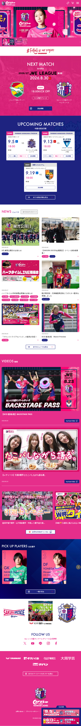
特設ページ (23, 156)
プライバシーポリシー (32, 711)
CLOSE (61, 707)
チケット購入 (12, 156)
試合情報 (32, 156)
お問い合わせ (19, 711)
